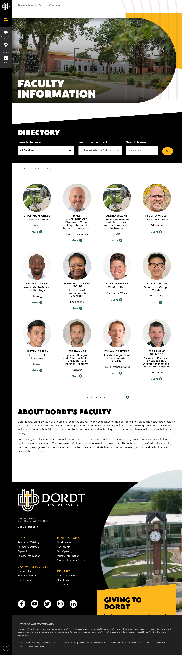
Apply (6, 62)
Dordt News (64, 542)
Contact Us (63, 584)
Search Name (136, 142)
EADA (20, 647)
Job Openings (65, 551)
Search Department (92, 142)
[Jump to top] (6, 648)
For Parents (63, 546)
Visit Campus (6, 51)
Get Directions (26, 526)
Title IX (148, 643)
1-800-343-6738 (67, 575)
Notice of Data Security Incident (125, 643)
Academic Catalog (28, 542)
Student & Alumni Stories (71, 560)
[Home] (18, 5)
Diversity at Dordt (36, 647)
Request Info (6, 37)
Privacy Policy (69, 643)
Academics (29, 5)
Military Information (68, 555)
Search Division (29, 142)
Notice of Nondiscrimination (93, 643)
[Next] (127, 397)
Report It (161, 643)
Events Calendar (27, 575)
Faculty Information (29, 555)
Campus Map (25, 571)
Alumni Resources (28, 546)
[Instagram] (60, 604)
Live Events (24, 580)
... (110, 397)
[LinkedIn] (73, 604)
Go (167, 151)
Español (22, 551)
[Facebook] (21, 604)
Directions (63, 580)
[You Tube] (34, 604)
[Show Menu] (6, 18)
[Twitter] (47, 604)
